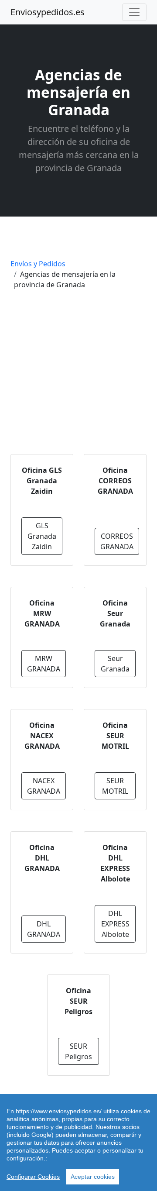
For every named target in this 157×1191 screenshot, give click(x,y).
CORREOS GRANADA (116, 541)
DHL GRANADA (43, 929)
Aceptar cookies (93, 1176)
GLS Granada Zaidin (41, 536)
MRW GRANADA (43, 664)
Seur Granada (115, 664)
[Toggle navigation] (134, 12)
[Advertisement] (78, 375)
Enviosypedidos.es (47, 12)
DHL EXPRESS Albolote (115, 924)
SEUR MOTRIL (115, 786)
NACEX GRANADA (43, 786)
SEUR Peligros (78, 1051)
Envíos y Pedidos (37, 263)
